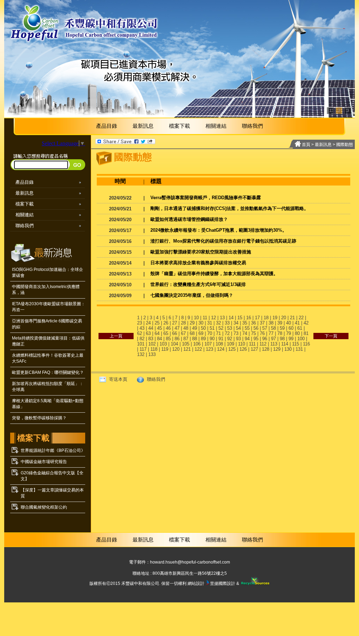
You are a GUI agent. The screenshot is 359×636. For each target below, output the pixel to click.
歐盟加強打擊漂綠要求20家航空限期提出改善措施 (200, 251)
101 (140, 344)
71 (218, 333)
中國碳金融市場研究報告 (44, 461)
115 (295, 344)
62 (139, 333)
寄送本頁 (117, 379)
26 (165, 323)
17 (257, 317)
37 (262, 323)
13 (222, 317)
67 (183, 333)
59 (282, 328)
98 (282, 338)
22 (301, 317)
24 (148, 323)
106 (197, 344)
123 (209, 349)
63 (148, 333)
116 (306, 344)
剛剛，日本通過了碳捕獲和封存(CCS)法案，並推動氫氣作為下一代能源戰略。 (229, 208)
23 (139, 323)
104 (174, 344)
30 (200, 323)
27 (174, 323)
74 (244, 333)
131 (299, 349)
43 (142, 328)
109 (230, 344)
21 (292, 317)
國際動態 (344, 144)
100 (301, 338)
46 (168, 328)
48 (185, 328)
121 (187, 349)
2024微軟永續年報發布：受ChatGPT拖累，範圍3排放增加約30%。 (218, 230)
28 (183, 323)
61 (299, 328)
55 (247, 328)
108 (219, 344)
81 (306, 333)
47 (177, 328)
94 (247, 338)
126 (243, 349)
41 (297, 323)
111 (252, 344)
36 (253, 323)
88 (194, 338)
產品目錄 (106, 126)
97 (273, 338)
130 (288, 349)
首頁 (306, 144)
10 (196, 317)
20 (283, 317)
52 (220, 328)
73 (235, 333)
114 (284, 344)
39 (279, 323)
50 (203, 328)
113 (273, 344)
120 (176, 349)
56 (255, 328)
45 (159, 328)
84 (159, 338)
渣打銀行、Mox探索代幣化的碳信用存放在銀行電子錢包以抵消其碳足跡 (223, 241)
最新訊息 (143, 126)
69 (200, 333)
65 (165, 333)
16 (248, 317)
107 (208, 344)
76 (262, 333)
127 (254, 349)
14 (231, 317)
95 (255, 338)
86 (177, 338)
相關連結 (215, 126)
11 (205, 317)
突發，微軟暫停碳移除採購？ (39, 417)
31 (209, 323)
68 (192, 333)
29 (192, 323)
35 (244, 323)
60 (291, 328)
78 (279, 333)
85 (168, 338)
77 (271, 333)
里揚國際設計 (222, 583)
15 (239, 317)
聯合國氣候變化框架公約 (44, 507)
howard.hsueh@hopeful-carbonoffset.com (190, 562)
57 (264, 328)
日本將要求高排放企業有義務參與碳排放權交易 (198, 262)
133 (152, 354)
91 (220, 338)
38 (271, 323)
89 (203, 338)
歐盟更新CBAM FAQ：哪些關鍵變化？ (48, 372)
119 (164, 349)
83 (150, 338)
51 (212, 328)
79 (288, 333)
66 (174, 333)
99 (291, 338)
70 (209, 333)
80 (297, 333)
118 (153, 349)
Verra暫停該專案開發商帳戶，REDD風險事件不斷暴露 (205, 197)
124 (220, 349)
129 (276, 349)
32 (218, 323)
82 (142, 338)
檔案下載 (179, 126)
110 (241, 344)
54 (238, 328)
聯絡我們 (252, 126)
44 (150, 328)
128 (265, 349)
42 (306, 323)
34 (235, 323)
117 (143, 349)
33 (227, 323)
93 (238, 338)
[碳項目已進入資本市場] (179, 59)
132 (140, 354)
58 (273, 328)
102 (152, 344)
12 (213, 317)
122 (198, 349)
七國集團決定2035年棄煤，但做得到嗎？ (191, 295)
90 (212, 338)
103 (163, 344)
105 (185, 344)
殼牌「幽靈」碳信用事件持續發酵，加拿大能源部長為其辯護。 (214, 273)
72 (227, 333)
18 (266, 317)
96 (264, 338)
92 (229, 338)
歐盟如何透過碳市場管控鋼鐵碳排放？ (189, 219)
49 (194, 328)
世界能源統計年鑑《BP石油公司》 (53, 450)
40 (288, 323)
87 (185, 338)
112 (262, 344)
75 (253, 333)
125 (232, 349)
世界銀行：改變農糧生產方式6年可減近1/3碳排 (198, 284)
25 (157, 323)
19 (274, 317)
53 (229, 328)
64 (157, 333)
